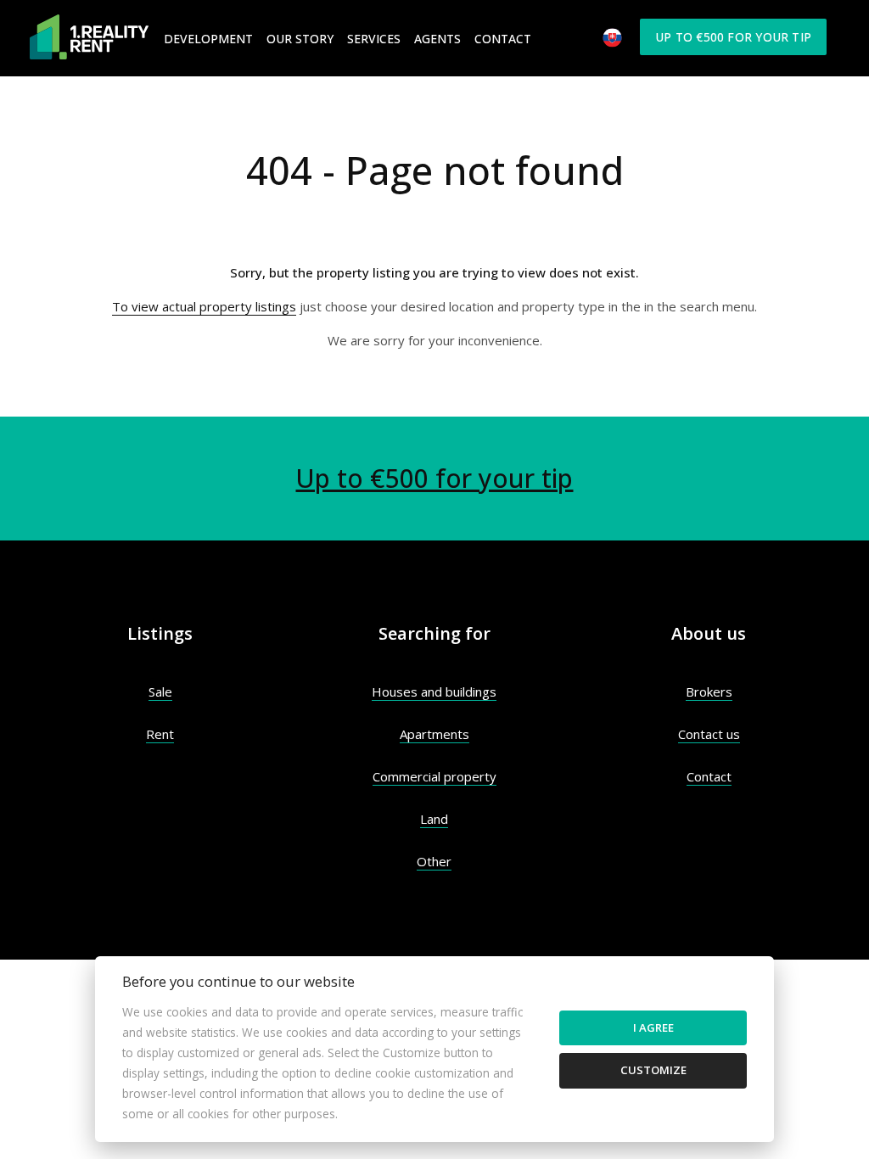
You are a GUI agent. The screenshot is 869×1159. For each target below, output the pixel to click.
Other (434, 861)
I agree (653, 1027)
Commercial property (434, 776)
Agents (437, 39)
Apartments (434, 733)
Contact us (709, 733)
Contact (502, 39)
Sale (160, 691)
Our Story (300, 39)
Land (434, 818)
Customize (653, 1070)
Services (374, 39)
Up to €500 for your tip (733, 37)
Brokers (709, 691)
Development (208, 39)
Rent (160, 733)
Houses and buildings (434, 691)
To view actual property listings (204, 306)
